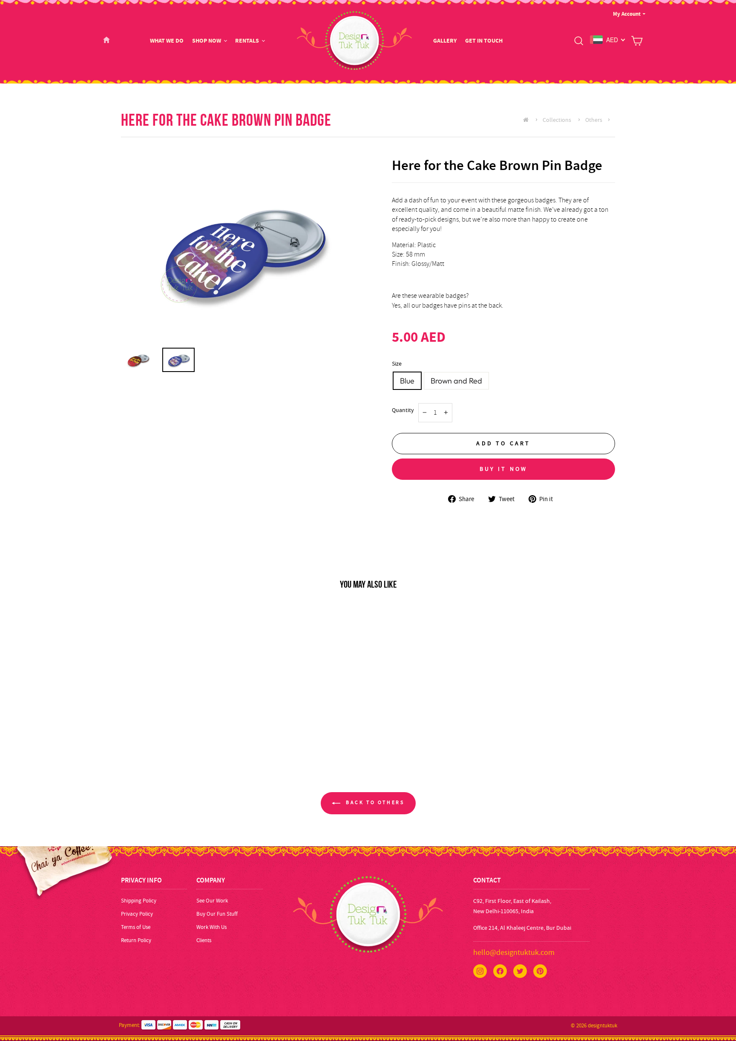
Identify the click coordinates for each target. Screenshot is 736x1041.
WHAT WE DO (167, 41)
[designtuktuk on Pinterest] (540, 971)
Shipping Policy (138, 900)
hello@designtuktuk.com (514, 952)
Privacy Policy (137, 913)
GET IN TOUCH (484, 41)
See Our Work (212, 900)
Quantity (403, 410)
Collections (557, 120)
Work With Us (211, 927)
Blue (407, 381)
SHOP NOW (206, 41)
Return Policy (136, 940)
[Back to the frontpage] (528, 120)
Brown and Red (456, 381)
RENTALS (247, 41)
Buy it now (504, 469)
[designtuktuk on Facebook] (500, 971)
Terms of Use (135, 927)
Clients (203, 940)
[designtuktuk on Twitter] (520, 971)
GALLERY (445, 41)
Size (397, 364)
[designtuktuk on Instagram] (480, 971)
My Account (627, 13)
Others (593, 120)
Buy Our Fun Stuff (217, 913)
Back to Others (374, 802)
